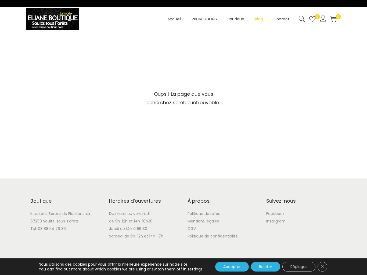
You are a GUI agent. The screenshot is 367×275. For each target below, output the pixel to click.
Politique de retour (205, 213)
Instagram (276, 221)
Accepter (232, 266)
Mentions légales (203, 221)
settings (195, 269)
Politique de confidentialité (213, 236)
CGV (192, 228)
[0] (312, 19)
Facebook (275, 213)
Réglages (298, 266)
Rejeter (265, 266)
